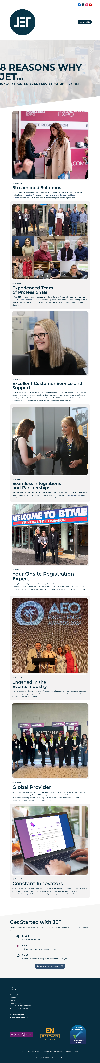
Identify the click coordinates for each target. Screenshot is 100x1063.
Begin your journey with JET (50, 966)
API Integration (16, 1003)
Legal (12, 987)
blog (26, 894)
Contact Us (84, 22)
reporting (46, 195)
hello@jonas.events (24, 1017)
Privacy (13, 989)
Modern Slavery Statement (20, 1006)
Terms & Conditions (18, 995)
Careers (13, 998)
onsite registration (59, 195)
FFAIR (14, 498)
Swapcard (78, 495)
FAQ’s (12, 1000)
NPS (72, 398)
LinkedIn (69, 495)
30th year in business (24, 300)
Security (13, 992)
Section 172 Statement (19, 1008)
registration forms (30, 195)
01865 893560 (18, 1015)
